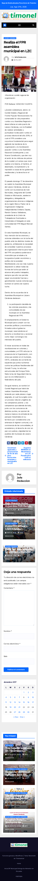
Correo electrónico (12, 644)
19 (10, 707)
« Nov (16, 717)
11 (6, 702)
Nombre (8, 631)
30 (28, 712)
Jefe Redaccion (20, 57)
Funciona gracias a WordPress (12, 856)
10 (33, 697)
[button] (33, 25)
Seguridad (9, 745)
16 (28, 702)
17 (33, 702)
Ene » (22, 717)
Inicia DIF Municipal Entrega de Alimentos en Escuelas (19, 870)
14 (19, 702)
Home (19, 863)
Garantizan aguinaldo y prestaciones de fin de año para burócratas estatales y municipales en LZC (12, 455)
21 (19, 707)
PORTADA (19, 876)
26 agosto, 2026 (14, 754)
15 (24, 702)
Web (5, 656)
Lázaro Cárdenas (10, 38)
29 (24, 712)
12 (10, 702)
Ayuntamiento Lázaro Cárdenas (16, 769)
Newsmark (32, 856)
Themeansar (20, 858)
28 (19, 712)
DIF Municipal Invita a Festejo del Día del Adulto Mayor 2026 (18, 798)
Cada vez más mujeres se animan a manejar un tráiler (19, 552)
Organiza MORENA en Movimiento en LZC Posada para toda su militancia (26, 453)
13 (15, 702)
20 (15, 707)
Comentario (9, 588)
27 (15, 712)
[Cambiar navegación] (19, 25)
